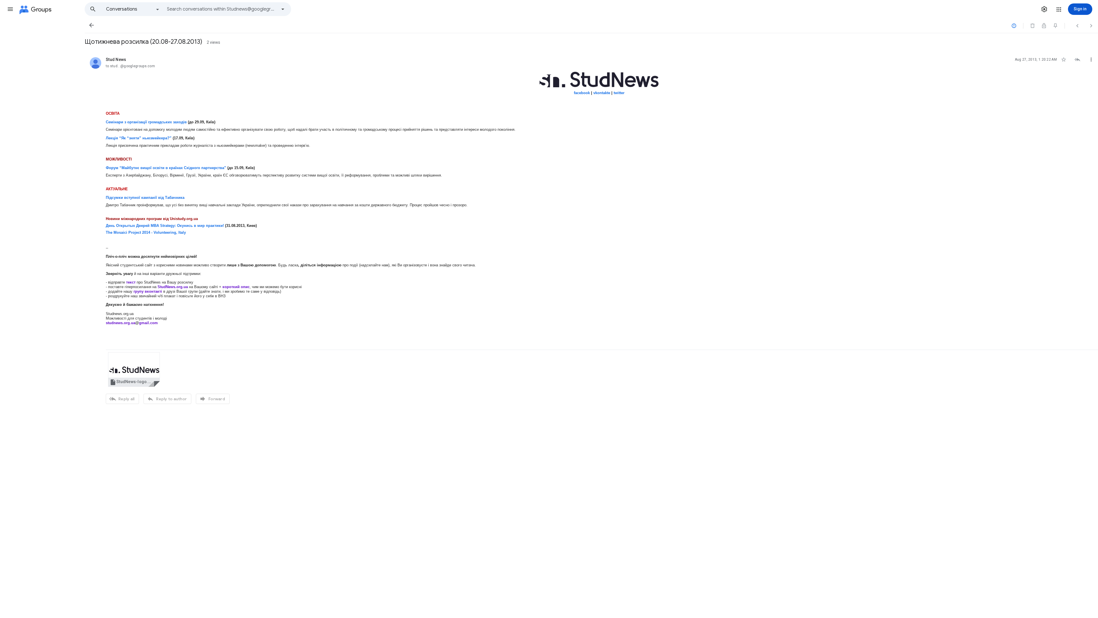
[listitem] (591, 229)
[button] (10, 9)
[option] (133, 9)
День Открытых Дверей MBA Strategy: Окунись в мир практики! (165, 225)
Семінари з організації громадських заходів (146, 122)
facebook (582, 93)
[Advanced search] (283, 9)
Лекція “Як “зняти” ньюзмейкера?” (139, 138)
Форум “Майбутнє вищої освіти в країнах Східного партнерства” (166, 168)
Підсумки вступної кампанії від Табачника (145, 197)
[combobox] (222, 9)
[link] (134, 369)
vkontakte (601, 93)
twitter (619, 93)
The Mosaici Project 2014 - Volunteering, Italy (146, 232)
